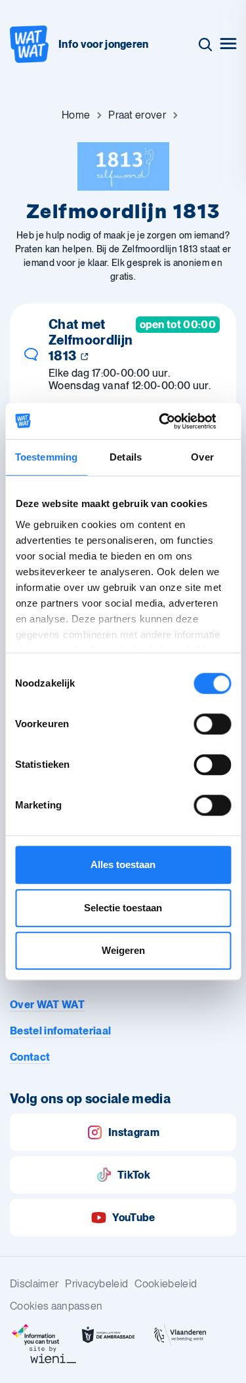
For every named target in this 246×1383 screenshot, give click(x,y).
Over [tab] (202, 457)
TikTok (133, 1175)
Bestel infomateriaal (60, 1031)
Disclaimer (34, 1284)
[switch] (212, 723)
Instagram (133, 1132)
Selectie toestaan (123, 907)
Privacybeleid (96, 1284)
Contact (30, 1057)
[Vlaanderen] (180, 1335)
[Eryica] (36, 1335)
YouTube (133, 1217)
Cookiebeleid (165, 1284)
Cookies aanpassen (56, 1306)
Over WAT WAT (47, 1004)
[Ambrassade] (108, 1335)
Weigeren (123, 950)
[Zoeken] (205, 44)
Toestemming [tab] (46, 457)
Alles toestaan (123, 864)
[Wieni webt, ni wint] (53, 1354)
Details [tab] (126, 457)
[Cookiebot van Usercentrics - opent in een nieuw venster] (175, 421)
